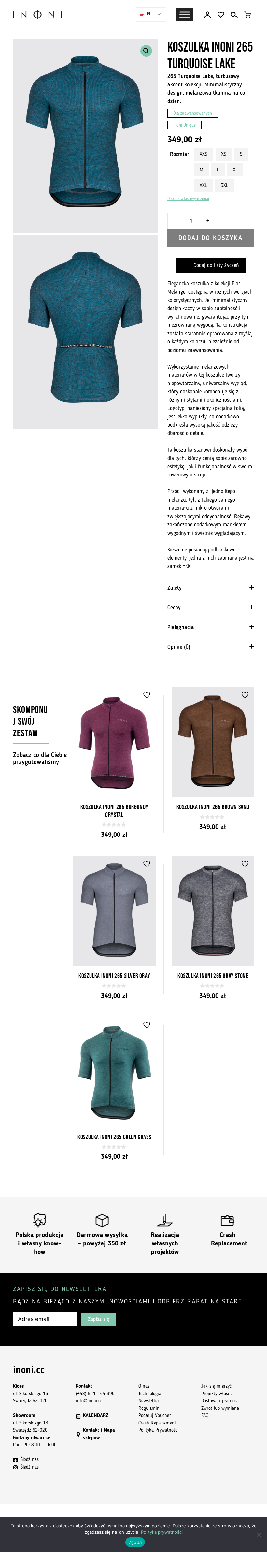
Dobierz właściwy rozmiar (188, 199)
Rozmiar (179, 154)
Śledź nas (30, 1459)
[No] (259, 1534)
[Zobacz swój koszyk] (247, 15)
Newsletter (148, 1401)
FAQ (204, 1415)
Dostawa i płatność (220, 1401)
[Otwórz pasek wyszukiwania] (234, 15)
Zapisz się (98, 1319)
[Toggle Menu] (184, 14)
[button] (146, 51)
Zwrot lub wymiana (220, 1408)
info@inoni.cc (89, 1401)
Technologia (149, 1394)
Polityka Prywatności (158, 1430)
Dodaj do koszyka (210, 238)
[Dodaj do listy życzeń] (147, 695)
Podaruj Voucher (154, 1415)
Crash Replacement (157, 1423)
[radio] (203, 154)
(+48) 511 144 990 (95, 1394)
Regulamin (149, 1408)
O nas (143, 1386)
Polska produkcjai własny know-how (39, 1244)
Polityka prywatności (162, 1532)
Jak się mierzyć (216, 1386)
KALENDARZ (95, 1415)
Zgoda (135, 1542)
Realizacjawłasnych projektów (165, 1244)
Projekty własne (217, 1394)
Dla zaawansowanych (192, 114)
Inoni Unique (184, 125)
